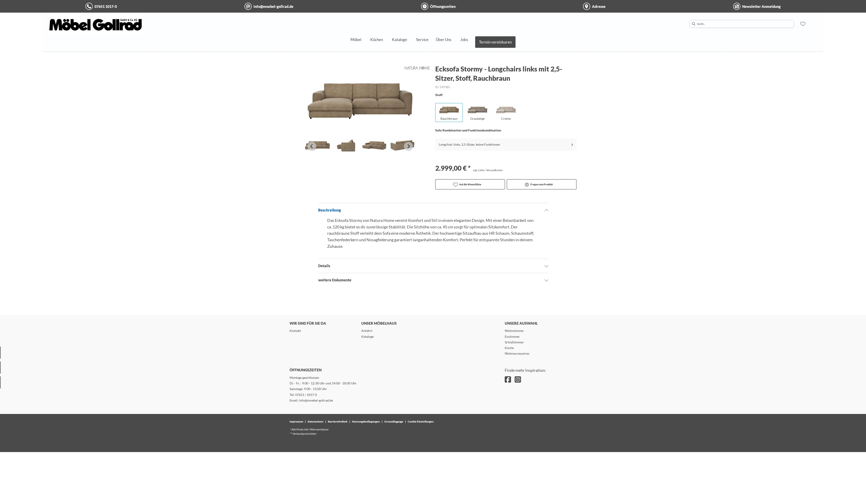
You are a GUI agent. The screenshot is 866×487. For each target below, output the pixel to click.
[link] (355, 39)
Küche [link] (509, 348)
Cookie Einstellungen (421, 421)
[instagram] (518, 379)
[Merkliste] (802, 24)
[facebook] (508, 379)
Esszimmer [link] (512, 336)
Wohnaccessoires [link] (517, 353)
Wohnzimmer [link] (514, 331)
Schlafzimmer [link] (514, 342)
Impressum (296, 421)
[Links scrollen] (311, 146)
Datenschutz (315, 421)
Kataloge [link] (367, 336)
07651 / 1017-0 (306, 395)
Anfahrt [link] (366, 331)
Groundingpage (393, 421)
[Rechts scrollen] (408, 146)
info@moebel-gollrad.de (316, 400)
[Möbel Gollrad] (96, 24)
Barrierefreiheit (338, 421)
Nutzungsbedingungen (366, 421)
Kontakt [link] (295, 331)
